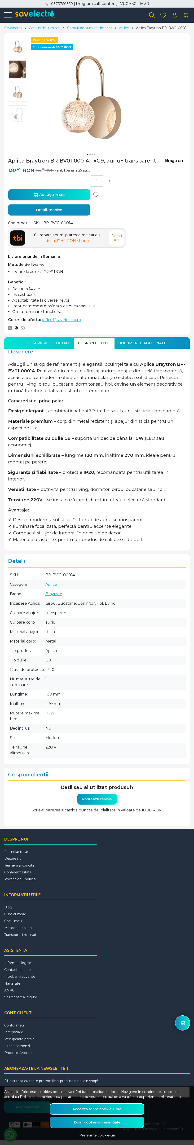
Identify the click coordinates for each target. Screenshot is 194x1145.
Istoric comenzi (17, 1046)
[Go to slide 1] (87, 154)
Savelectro (13, 28)
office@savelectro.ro (61, 319)
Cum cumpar (15, 914)
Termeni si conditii (19, 865)
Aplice (124, 28)
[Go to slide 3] (92, 154)
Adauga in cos (51, 194)
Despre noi (13, 858)
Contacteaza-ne (17, 970)
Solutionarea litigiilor (20, 997)
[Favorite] (163, 15)
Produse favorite (18, 1053)
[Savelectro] (33, 15)
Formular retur (16, 852)
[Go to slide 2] (90, 154)
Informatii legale (17, 963)
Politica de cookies (36, 1097)
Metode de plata (18, 928)
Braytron (53, 594)
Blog (8, 907)
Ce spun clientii (94, 343)
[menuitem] (17, 46)
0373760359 (62, 4)
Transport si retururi (20, 935)
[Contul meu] (174, 15)
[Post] (11, 328)
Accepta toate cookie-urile (97, 1109)
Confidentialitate (18, 872)
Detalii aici (116, 238)
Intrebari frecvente (19, 976)
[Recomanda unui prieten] (24, 328)
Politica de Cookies (19, 879)
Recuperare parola (19, 1039)
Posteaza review (97, 799)
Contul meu (14, 1025)
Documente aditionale (142, 343)
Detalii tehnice (49, 209)
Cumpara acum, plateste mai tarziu (67, 238)
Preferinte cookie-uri (97, 1135)
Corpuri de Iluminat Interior (89, 28)
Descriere (38, 343)
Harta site (12, 983)
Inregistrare (13, 1032)
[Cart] (186, 15)
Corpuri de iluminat (44, 28)
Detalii (63, 343)
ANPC (9, 990)
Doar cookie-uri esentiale (97, 1122)
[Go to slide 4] (94, 154)
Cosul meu (13, 921)
